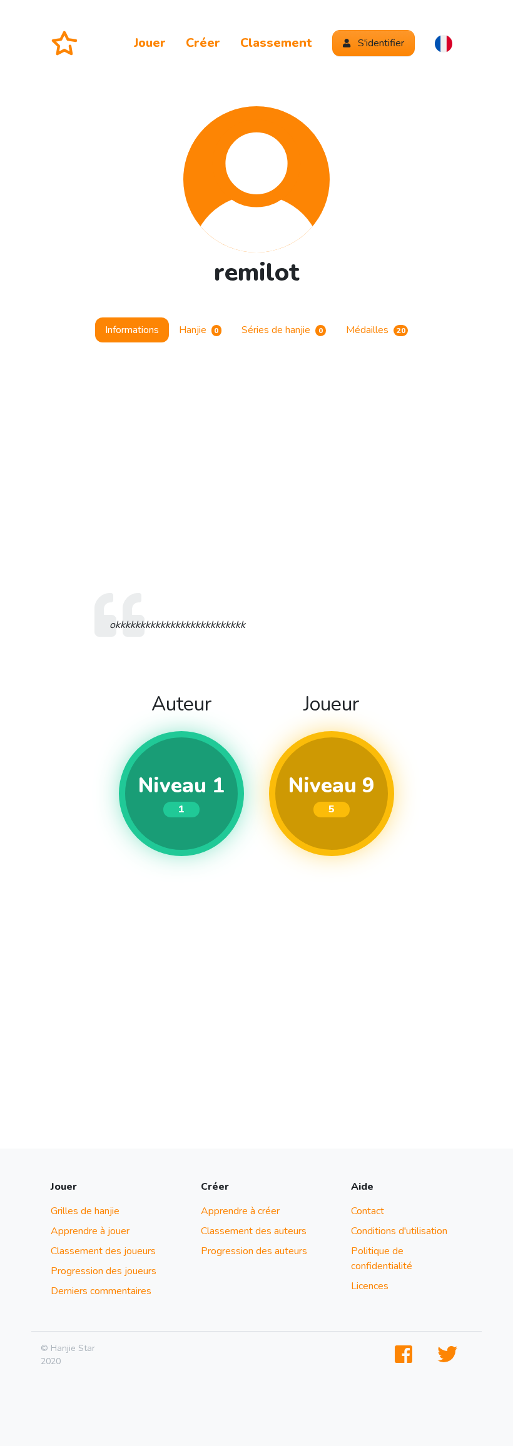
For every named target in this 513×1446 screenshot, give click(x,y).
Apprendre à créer (240, 1211)
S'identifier (379, 43)
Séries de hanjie (282, 330)
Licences (370, 1286)
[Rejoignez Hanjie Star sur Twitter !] (449, 1355)
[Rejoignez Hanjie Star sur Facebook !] (406, 1355)
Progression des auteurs (254, 1251)
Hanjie (199, 330)
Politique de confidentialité (381, 1258)
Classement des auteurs (254, 1231)
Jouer (150, 42)
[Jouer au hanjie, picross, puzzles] (69, 43)
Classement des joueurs (103, 1251)
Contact (367, 1211)
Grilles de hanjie (85, 1211)
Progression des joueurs (103, 1271)
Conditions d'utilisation (399, 1231)
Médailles (375, 330)
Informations (132, 330)
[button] (443, 43)
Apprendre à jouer (90, 1231)
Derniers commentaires (101, 1291)
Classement (276, 42)
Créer (203, 42)
